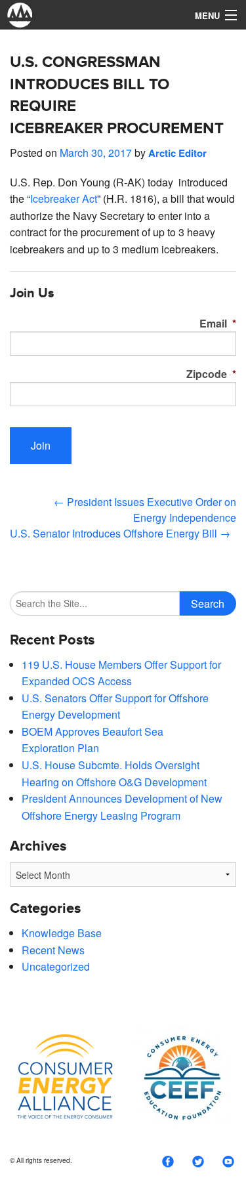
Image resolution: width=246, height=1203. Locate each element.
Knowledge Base (62, 932)
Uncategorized (56, 966)
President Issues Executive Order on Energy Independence (145, 509)
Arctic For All (92, 15)
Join (41, 445)
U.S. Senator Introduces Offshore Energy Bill (120, 533)
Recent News (53, 950)
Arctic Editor (177, 153)
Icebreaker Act (63, 198)
